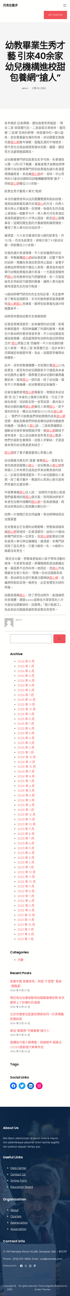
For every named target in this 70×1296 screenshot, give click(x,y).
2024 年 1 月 (26, 810)
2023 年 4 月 (26, 853)
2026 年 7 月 (26, 666)
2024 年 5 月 (26, 790)
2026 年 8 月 (26, 661)
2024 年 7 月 (26, 781)
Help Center (18, 1168)
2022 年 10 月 (27, 881)
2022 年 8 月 (26, 891)
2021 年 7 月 (26, 939)
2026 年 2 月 (26, 690)
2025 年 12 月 (26, 699)
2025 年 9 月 (26, 714)
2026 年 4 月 (26, 680)
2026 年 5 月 (26, 676)
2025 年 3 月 (26, 743)
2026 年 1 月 (26, 695)
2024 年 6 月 (26, 786)
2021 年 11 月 (26, 920)
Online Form (18, 1180)
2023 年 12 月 (26, 814)
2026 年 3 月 (26, 685)
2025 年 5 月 (26, 733)
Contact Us (18, 1174)
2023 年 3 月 (26, 858)
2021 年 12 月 (26, 915)
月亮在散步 (10, 5)
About (14, 1210)
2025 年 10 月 (27, 709)
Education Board (21, 1187)
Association (18, 1229)
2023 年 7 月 (26, 838)
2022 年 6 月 (26, 901)
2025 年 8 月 (26, 719)
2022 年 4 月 (26, 910)
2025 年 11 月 (26, 704)
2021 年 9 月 (26, 929)
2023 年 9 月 (26, 829)
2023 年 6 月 (26, 843)
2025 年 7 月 (26, 723)
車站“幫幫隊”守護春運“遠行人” (30, 1030)
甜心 (40, 204)
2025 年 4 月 (26, 738)
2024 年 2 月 (26, 805)
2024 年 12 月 (27, 757)
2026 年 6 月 (26, 671)
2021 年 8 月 (26, 934)
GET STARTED (55, 15)
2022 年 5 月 (26, 905)
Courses (15, 1216)
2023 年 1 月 (26, 867)
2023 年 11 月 (26, 819)
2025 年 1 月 (26, 752)
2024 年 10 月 (27, 766)
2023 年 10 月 (27, 824)
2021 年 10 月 (26, 924)
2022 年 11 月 (26, 877)
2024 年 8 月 (26, 776)
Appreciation (19, 1222)
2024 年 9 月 (26, 771)
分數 (21, 960)
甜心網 (14, 142)
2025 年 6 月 (26, 728)
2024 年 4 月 (26, 795)
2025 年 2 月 (26, 747)
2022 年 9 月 (26, 886)
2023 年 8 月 (26, 834)
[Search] (59, 638)
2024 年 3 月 (26, 800)
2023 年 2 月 (26, 862)
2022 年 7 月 (26, 896)
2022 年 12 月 (26, 872)
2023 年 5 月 (26, 848)
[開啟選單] (65, 5)
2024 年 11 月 (26, 762)
